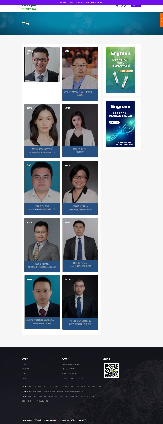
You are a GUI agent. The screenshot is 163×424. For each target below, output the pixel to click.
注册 (138, 6)
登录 (134, 6)
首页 (117, 6)
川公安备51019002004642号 (65, 420)
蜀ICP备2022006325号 (79, 420)
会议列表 (123, 6)
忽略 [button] (101, 2)
